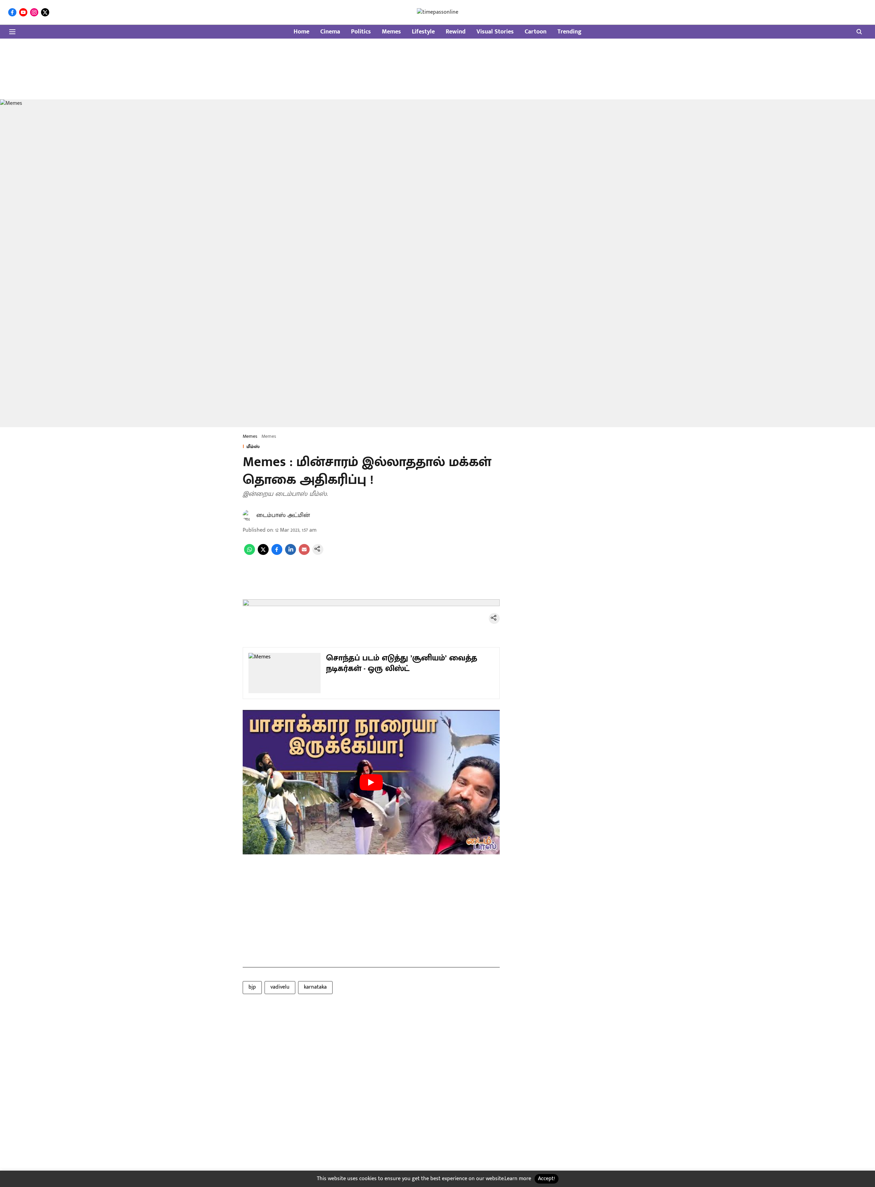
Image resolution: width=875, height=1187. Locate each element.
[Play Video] (371, 782)
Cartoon (536, 32)
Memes (391, 32)
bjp (252, 987)
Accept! (546, 1178)
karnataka (315, 987)
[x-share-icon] (263, 553)
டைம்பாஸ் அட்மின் (283, 515)
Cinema (330, 32)
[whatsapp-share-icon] (249, 553)
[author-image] (248, 515)
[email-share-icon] (304, 553)
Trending (569, 32)
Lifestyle (423, 32)
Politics (361, 32)
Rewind (456, 32)
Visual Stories (495, 32)
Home (301, 32)
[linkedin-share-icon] (290, 553)
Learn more (517, 1178)
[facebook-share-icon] (276, 553)
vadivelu (280, 987)
